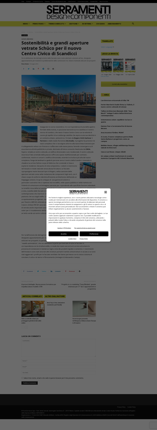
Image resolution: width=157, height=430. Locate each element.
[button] (106, 192)
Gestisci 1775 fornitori (64, 228)
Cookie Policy (72, 239)
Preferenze (94, 234)
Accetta (63, 234)
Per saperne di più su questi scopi (84, 228)
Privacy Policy (84, 239)
